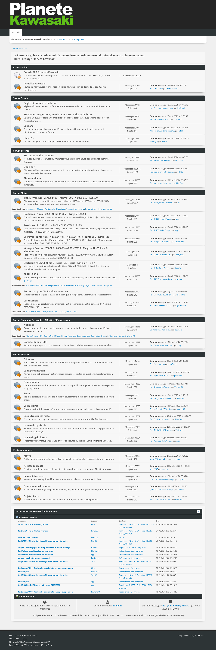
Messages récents (27, 517)
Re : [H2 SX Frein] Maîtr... (161, 219)
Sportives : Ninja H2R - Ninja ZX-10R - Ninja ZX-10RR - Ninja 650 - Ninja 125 (66, 236)
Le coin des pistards (35, 425)
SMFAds (12, 639)
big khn (182, 479)
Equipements (31, 382)
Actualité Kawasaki (35, 83)
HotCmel (181, 108)
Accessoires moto (33, 465)
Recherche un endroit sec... (162, 171)
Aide (179, 635)
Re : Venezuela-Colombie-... (162, 345)
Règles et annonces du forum (40, 103)
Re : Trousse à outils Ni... (160, 499)
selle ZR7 (154, 469)
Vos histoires (31, 405)
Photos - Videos (32, 178)
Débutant (29, 359)
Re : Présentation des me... (161, 108)
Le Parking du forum (35, 437)
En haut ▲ (202, 635)
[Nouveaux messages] (17, 86)
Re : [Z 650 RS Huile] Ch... (161, 254)
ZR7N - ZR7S (31, 274)
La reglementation (34, 370)
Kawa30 (94, 530)
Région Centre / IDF (34, 336)
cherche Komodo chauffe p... (162, 479)
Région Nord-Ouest (52, 336)
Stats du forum (26, 596)
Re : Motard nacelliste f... (160, 160)
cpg (176, 230)
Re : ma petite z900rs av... (161, 183)
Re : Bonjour (23, 571)
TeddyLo (179, 430)
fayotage (154, 141)
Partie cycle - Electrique (55, 209)
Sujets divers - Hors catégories (98, 209)
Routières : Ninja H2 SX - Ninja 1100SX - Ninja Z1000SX (55, 213)
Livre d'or (29, 138)
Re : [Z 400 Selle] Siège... (160, 230)
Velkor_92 (178, 387)
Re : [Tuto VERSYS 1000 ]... (161, 305)
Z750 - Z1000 (59, 311)
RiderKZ (177, 267)
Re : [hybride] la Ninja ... (160, 267)
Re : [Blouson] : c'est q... (160, 387)
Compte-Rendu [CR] (35, 341)
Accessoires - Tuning (75, 209)
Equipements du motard (37, 486)
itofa (177, 219)
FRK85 (180, 171)
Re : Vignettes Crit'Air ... (160, 375)
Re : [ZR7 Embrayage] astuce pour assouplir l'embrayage (44, 547)
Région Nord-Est (68, 336)
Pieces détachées (33, 475)
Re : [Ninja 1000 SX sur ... (161, 430)
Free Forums (22, 639)
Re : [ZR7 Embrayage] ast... (161, 279)
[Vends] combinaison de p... (162, 489)
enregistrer (79, 39)
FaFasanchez (172, 88)
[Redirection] (17, 75)
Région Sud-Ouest (98, 336)
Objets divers (31, 496)
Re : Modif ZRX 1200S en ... (161, 294)
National (29, 324)
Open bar (29, 166)
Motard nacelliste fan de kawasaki (34, 558)
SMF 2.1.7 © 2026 (16, 636)
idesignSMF (45, 642)
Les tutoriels (31, 300)
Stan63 (94, 541)
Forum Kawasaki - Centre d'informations (36, 511)
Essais (27, 393)
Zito (178, 202)
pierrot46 (178, 119)
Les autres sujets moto (37, 415)
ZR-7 (28, 311)
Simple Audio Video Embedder (20, 642)
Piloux (164, 141)
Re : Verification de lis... (160, 119)
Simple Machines (30, 636)
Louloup (176, 459)
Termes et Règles (189, 635)
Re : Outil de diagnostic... (160, 419)
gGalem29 (181, 305)
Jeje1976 (178, 329)
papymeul (180, 254)
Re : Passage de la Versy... (161, 440)
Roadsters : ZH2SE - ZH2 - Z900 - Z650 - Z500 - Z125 (53, 225)
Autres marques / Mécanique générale (46, 291)
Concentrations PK (127, 336)
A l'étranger (112, 336)
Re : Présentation (157, 364)
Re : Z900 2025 (156, 88)
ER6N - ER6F (71, 311)
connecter (60, 39)
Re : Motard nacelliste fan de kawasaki (35, 551)
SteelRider (179, 241)
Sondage (29, 125)
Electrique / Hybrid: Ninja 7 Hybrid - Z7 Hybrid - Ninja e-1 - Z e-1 (60, 262)
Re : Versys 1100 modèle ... (161, 398)
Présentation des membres (39, 155)
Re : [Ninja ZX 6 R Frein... (160, 241)
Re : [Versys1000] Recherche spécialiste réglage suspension (45, 568)
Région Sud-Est (83, 336)
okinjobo (117, 605)
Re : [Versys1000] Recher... (161, 202)
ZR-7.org (27, 280)
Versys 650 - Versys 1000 (42, 311)
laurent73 (95, 591)
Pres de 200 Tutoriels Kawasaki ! (42, 72)
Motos (27, 455)
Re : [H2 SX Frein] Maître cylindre (33, 524)
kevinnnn (95, 558)
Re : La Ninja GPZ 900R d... (161, 409)
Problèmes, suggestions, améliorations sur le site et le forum (58, 114)
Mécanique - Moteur (35, 209)
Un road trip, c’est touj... (160, 329)
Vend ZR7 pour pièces (159, 459)
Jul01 (181, 130)
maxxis (180, 279)
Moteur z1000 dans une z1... (162, 130)
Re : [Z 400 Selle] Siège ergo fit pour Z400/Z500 (39, 585)
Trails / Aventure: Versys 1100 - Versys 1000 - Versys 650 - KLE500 (61, 197)
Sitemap (36, 642)
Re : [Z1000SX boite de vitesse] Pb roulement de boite (43, 541)
